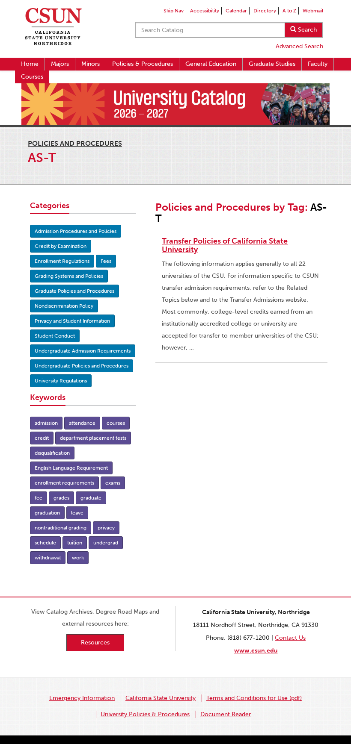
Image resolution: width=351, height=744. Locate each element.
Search (306, 29)
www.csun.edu (256, 650)
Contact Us (290, 637)
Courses (32, 76)
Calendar (236, 11)
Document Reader (225, 714)
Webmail (313, 11)
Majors (60, 64)
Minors (90, 64)
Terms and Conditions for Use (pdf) (254, 698)
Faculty (317, 64)
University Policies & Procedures (145, 714)
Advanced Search (299, 46)
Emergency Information (82, 698)
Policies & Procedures (142, 64)
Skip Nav (174, 11)
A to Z (289, 11)
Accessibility (204, 11)
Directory (264, 11)
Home (30, 64)
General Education (210, 64)
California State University (160, 698)
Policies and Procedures (75, 143)
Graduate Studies (272, 64)
